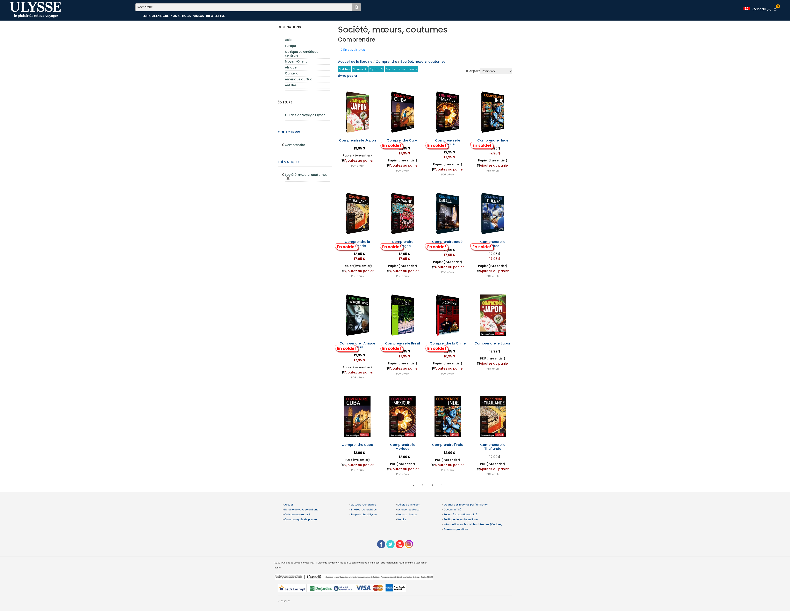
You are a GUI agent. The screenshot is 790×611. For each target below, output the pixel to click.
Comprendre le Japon (357, 140)
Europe (290, 46)
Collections (289, 132)
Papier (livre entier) (357, 155)
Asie (288, 40)
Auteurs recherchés (363, 504)
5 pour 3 (376, 69)
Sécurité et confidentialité (460, 514)
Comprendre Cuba (402, 140)
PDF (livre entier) (492, 358)
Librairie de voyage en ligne (301, 509)
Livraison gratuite (408, 509)
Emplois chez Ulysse (364, 514)
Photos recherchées (364, 509)
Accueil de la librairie (355, 61)
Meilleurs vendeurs (401, 69)
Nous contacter (407, 514)
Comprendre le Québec (492, 243)
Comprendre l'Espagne (402, 243)
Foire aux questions (456, 529)
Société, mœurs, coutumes (306, 177)
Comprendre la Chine (448, 343)
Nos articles (181, 16)
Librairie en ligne (155, 16)
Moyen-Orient (296, 61)
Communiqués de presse (300, 519)
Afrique (290, 67)
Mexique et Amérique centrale (301, 54)
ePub (360, 166)
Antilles (291, 85)
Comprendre (295, 145)
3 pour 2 (360, 69)
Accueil (288, 504)
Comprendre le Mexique (447, 142)
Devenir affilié (452, 509)
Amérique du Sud (299, 79)
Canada (292, 73)
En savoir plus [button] (353, 49)
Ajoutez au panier (359, 160)
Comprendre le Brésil (402, 343)
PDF (353, 166)
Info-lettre (215, 16)
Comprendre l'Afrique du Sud (357, 345)
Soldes (344, 69)
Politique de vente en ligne (461, 519)
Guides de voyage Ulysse (305, 115)
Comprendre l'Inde (492, 140)
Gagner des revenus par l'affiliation (466, 504)
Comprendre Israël (447, 241)
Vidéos (198, 16)
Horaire (401, 519)
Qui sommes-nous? (297, 514)
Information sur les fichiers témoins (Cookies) (473, 524)
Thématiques (289, 162)
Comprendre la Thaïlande (357, 243)
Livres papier (347, 76)
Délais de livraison (408, 504)
